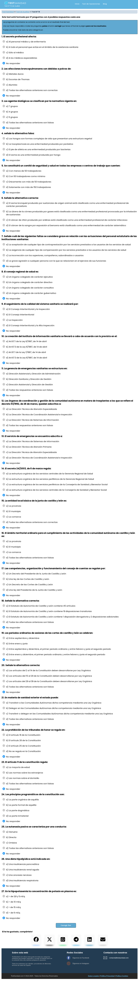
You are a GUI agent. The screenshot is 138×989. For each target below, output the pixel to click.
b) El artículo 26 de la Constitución (23, 740)
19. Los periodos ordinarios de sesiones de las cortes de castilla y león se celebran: (47, 633)
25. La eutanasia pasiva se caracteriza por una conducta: (34, 826)
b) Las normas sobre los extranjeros (24, 772)
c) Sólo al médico (15, 52)
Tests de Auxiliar (50, 30)
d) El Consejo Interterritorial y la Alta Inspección (30, 325)
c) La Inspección (14, 320)
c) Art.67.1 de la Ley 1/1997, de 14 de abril (26, 352)
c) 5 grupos (12, 117)
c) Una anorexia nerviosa (19, 875)
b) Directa (11, 837)
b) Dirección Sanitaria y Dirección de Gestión (28, 379)
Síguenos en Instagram (80, 963)
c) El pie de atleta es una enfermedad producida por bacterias (38, 149)
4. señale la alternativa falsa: (18, 133)
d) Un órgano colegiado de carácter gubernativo (31, 293)
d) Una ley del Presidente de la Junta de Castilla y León (34, 590)
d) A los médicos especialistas (21, 58)
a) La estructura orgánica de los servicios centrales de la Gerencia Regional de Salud (49, 473)
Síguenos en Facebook (80, 958)
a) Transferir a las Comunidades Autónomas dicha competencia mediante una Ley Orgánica (53, 702)
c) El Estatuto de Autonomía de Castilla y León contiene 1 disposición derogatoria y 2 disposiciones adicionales (62, 616)
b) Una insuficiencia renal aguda (22, 869)
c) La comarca (13, 516)
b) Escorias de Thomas (17, 79)
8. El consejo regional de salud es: (20, 271)
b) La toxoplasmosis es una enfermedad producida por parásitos (39, 144)
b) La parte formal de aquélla (21, 805)
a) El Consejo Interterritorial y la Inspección (28, 309)
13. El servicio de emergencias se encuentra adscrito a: (32, 436)
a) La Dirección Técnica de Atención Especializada (31, 409)
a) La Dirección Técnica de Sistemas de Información (32, 441)
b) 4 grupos (12, 111)
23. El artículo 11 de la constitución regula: (25, 762)
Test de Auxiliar (22, 12)
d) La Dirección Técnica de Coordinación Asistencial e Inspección (39, 457)
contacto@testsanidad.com (116, 958)
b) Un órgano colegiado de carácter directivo (29, 282)
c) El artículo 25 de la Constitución (23, 745)
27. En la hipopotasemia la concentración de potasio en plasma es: (39, 891)
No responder (13, 63)
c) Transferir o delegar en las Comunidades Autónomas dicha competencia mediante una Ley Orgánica (59, 713)
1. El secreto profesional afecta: (19, 36)
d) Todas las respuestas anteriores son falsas (29, 390)
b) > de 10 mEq (13, 901)
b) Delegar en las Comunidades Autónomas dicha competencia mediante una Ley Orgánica (53, 708)
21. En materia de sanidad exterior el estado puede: (30, 697)
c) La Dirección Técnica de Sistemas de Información (32, 420)
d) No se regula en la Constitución (23, 751)
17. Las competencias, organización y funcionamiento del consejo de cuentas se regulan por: (53, 568)
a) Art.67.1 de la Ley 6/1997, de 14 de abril (26, 341)
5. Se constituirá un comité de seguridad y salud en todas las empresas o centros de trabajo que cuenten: (61, 165)
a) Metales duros (15, 74)
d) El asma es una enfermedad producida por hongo (33, 154)
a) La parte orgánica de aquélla (22, 799)
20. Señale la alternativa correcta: (21, 665)
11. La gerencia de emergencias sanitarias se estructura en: (34, 368)
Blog (105, 4)
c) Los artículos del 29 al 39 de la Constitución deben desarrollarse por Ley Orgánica (49, 681)
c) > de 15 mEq (13, 907)
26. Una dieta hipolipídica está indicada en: (26, 859)
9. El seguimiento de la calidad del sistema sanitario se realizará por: (40, 304)
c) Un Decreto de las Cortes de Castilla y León (29, 584)
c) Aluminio (11, 84)
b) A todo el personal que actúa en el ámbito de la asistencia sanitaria (42, 47)
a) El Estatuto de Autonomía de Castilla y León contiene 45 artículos (40, 605)
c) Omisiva (11, 842)
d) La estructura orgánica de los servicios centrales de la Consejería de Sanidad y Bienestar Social (56, 490)
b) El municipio (13, 511)
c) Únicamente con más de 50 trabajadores (28, 181)
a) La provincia (13, 506)
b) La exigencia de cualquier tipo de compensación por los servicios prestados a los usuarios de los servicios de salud (66, 250)
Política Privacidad (107, 976)
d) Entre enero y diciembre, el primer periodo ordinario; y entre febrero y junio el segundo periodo (55, 654)
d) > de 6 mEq (13, 912)
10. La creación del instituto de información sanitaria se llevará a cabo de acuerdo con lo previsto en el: (59, 336)
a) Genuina (11, 831)
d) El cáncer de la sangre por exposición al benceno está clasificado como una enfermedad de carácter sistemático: (66, 225)
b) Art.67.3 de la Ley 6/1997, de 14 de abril (26, 346)
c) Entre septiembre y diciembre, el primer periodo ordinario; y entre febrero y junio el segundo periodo (58, 649)
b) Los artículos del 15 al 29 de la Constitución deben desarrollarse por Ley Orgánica (49, 675)
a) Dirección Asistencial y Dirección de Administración (33, 373)
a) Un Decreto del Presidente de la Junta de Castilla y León (36, 573)
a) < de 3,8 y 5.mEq (15, 896)
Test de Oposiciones (91, 4)
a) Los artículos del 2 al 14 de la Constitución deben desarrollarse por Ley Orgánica (48, 670)
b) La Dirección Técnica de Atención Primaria (29, 446)
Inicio (77, 4)
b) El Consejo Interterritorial (20, 314)
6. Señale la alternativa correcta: (20, 198)
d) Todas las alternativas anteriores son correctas (32, 90)
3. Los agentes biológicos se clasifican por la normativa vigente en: (39, 101)
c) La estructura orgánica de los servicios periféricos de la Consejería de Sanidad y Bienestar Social (57, 484)
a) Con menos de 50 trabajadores (23, 170)
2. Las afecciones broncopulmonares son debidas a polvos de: (36, 68)
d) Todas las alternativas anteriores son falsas (30, 122)
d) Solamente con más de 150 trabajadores (28, 187)
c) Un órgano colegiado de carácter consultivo (30, 287)
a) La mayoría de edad (18, 767)
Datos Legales (93, 976)
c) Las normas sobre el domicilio (22, 778)
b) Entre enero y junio (17, 643)
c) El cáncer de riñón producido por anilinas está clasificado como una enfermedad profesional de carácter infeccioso (66, 220)
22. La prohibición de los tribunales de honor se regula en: (33, 729)
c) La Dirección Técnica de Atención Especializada (31, 452)
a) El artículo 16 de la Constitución (23, 735)
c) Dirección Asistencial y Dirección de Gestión (29, 384)
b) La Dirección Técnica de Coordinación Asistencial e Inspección (39, 414)
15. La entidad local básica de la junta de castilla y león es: (34, 500)
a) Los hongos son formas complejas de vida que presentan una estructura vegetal (49, 138)
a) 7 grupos (12, 106)
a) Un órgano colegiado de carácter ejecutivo (29, 276)
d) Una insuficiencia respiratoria (22, 880)
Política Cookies (122, 976)
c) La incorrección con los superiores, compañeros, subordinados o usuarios (45, 255)
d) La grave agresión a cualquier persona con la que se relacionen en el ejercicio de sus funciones (56, 260)
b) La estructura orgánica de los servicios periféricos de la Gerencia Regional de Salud (50, 479)
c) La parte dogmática (17, 810)
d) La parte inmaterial (17, 815)
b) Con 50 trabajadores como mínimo (25, 176)
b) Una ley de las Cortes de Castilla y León (27, 579)
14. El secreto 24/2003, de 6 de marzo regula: (26, 468)
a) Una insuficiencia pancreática (22, 864)
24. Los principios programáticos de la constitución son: (33, 794)
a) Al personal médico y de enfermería (26, 41)
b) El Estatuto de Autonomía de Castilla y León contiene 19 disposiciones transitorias (49, 611)
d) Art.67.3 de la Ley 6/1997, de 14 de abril (26, 357)
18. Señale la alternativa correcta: (20, 600)
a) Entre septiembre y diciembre (22, 638)
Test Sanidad (8, 12)
